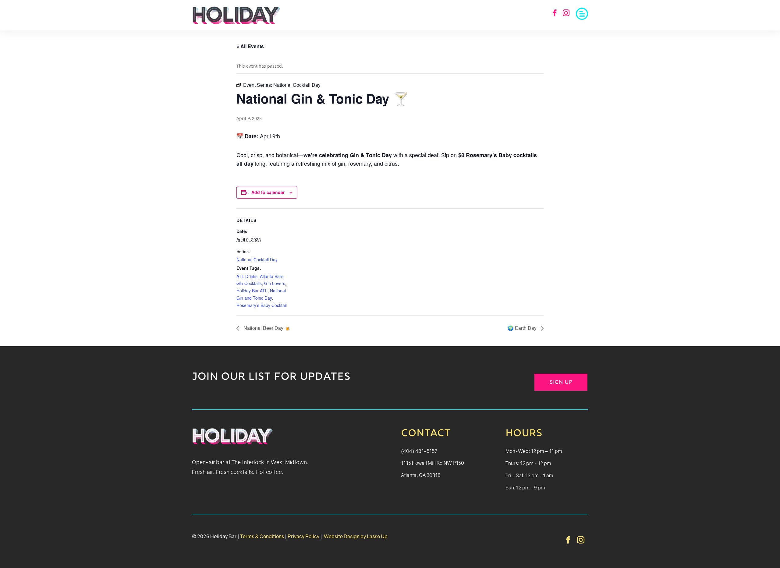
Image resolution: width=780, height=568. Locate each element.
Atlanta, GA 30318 (421, 475)
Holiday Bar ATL (252, 291)
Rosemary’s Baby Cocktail (261, 305)
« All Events (250, 46)
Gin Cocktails (249, 283)
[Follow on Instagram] (566, 12)
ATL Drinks (246, 276)
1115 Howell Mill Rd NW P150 (432, 463)
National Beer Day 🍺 (266, 327)
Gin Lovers (274, 283)
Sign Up (561, 382)
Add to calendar (268, 192)
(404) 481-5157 (419, 451)
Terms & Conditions (262, 536)
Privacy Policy (303, 536)
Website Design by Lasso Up (355, 536)
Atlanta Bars (271, 276)
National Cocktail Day (257, 259)
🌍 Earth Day (523, 327)
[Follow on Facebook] (555, 12)
